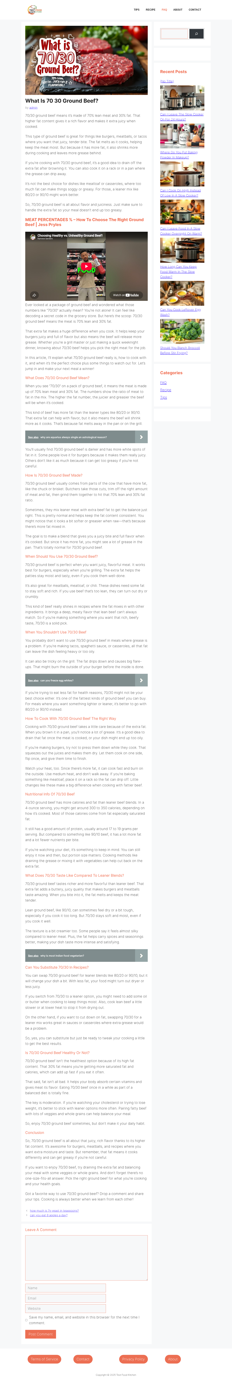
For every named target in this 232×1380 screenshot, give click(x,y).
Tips (137, 9)
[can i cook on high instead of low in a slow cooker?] (182, 174)
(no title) (167, 81)
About (177, 9)
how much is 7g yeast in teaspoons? (54, 1211)
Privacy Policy (133, 1359)
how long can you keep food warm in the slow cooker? (178, 272)
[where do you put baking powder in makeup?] (182, 137)
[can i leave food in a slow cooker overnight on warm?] (182, 213)
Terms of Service (44, 1359)
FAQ (164, 9)
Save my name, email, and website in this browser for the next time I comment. (84, 1320)
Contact (195, 9)
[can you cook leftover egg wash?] (182, 294)
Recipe (150, 9)
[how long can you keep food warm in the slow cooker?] (182, 251)
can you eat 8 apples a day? (49, 1215)
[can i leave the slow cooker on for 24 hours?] (182, 98)
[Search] (196, 34)
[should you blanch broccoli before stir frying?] (182, 332)
